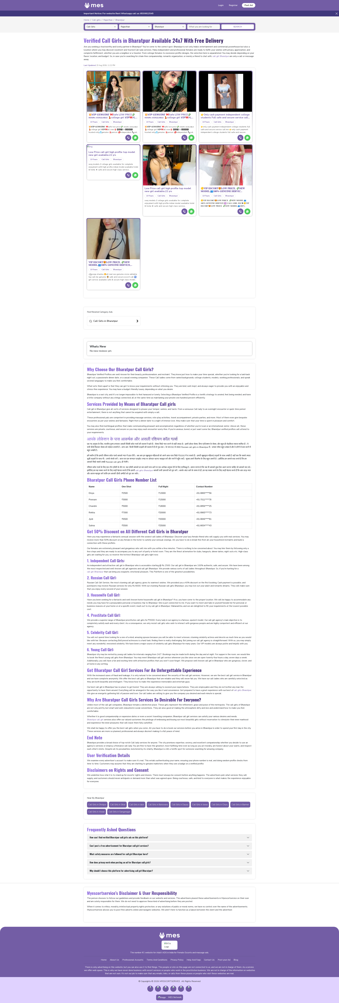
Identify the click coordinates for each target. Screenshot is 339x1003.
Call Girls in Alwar (96, 811)
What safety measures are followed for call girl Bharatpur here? (119, 854)
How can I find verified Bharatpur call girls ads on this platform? (119, 837)
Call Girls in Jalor (136, 804)
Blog (236, 959)
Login (221, 5)
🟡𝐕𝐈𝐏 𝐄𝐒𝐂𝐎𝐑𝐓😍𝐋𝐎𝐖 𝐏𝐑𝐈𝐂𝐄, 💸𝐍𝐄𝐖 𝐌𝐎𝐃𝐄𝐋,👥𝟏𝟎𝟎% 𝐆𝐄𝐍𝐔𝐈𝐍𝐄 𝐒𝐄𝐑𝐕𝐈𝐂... (223, 190)
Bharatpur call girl (95, 719)
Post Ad (249, 5)
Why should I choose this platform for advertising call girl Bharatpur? (121, 870)
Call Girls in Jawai (200, 804)
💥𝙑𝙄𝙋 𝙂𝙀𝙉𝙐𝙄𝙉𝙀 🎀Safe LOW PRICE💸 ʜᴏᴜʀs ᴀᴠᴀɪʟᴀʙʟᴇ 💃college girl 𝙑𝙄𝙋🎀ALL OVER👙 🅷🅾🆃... (113, 116)
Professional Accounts (132, 959)
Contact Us (209, 959)
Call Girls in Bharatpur (105, 321)
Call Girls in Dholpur (97, 804)
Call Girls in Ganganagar (119, 811)
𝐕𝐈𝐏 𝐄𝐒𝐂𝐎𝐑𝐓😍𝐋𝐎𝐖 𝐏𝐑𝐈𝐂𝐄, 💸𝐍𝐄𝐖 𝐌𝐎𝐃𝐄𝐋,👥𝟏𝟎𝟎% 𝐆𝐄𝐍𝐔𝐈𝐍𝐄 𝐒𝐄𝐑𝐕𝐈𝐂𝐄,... (110, 264)
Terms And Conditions (157, 959)
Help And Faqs (194, 959)
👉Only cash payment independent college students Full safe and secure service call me (225, 116)
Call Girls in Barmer (240, 804)
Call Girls (105, 122)
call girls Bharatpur (144, 470)
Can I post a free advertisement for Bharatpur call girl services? (119, 845)
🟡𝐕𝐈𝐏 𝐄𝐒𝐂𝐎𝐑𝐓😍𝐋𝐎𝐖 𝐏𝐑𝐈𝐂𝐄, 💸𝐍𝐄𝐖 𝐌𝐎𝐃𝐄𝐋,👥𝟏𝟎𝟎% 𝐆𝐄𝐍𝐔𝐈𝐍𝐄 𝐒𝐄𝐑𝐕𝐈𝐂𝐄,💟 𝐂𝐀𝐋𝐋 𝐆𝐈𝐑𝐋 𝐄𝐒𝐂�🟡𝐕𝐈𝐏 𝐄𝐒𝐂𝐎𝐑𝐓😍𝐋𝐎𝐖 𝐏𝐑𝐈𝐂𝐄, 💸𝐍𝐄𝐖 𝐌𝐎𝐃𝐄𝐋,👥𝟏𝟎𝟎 (225, 203)
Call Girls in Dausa (180, 804)
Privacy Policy (177, 959)
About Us (114, 959)
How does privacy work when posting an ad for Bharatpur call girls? (120, 862)
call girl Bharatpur (221, 56)
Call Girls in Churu (220, 804)
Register (233, 5)
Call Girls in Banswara (158, 804)
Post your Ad (224, 959)
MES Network (175, 997)
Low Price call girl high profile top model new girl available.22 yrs (112, 153)
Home (104, 959)
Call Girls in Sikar (117, 804)
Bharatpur (117, 122)
